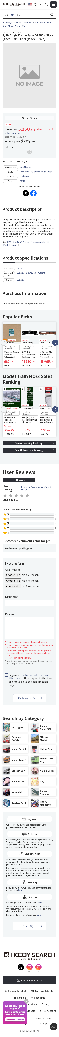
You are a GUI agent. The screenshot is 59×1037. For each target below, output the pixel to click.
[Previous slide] (4, 343)
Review (9, 614)
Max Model (25, 166)
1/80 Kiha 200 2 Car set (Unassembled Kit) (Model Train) (26, 243)
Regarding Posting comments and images (36, 488)
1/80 (50, 171)
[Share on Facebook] (33, 193)
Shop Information (43, 1018)
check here (19, 847)
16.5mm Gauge (38, 171)
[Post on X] (26, 193)
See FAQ (28, 926)
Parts (22, 180)
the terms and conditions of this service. (31, 676)
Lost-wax (24, 176)
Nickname (11, 597)
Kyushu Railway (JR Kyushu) (31, 272)
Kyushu (20, 279)
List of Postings (18, 480)
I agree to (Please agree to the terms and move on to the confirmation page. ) (31, 679)
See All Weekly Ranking (28, 443)
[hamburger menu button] (53, 4)
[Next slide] (55, 343)
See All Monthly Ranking (29, 450)
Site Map (43, 1023)
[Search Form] (46, 4)
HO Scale (24, 171)
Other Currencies (12, 133)
